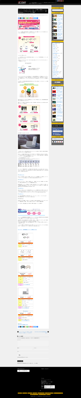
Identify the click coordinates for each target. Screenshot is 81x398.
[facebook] (55, 141)
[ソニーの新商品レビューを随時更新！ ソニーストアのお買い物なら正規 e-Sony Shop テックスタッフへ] (22, 3)
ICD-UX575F (26, 15)
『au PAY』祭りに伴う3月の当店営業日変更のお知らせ (41, 332)
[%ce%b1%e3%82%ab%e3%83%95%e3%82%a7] (59, 141)
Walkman (54, 68)
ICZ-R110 (45, 14)
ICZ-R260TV (31, 15)
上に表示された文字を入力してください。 (23, 357)
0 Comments (32, 16)
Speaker (30, 14)
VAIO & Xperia (54, 60)
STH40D (23, 16)
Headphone (27, 14)
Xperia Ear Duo (39, 15)
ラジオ (21, 16)
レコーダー (28, 16)
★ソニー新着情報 (23, 14)
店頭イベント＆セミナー (42, 394)
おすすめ (25, 16)
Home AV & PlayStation (56, 71)
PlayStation (54, 74)
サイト (18, 351)
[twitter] (53, 141)
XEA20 (19, 16)
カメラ (53, 54)
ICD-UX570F (20, 15)
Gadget (54, 64)
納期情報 (54, 48)
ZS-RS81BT (42, 15)
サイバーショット (55, 58)
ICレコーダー (46, 15)
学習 (37, 14)
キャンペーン (32, 14)
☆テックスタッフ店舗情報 (56, 77)
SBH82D (39, 14)
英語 (29, 15)
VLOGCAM (54, 57)
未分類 (53, 75)
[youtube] (57, 141)
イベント (54, 51)
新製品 (54, 44)
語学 (36, 14)
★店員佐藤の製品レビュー (56, 53)
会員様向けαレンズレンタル (34, 394)
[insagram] (61, 141)
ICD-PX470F (42, 14)
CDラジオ (24, 15)
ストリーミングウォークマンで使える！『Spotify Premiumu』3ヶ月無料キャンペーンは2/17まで (25, 332)
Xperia (54, 61)
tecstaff (19, 14)
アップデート (55, 47)
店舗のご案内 (48, 394)
